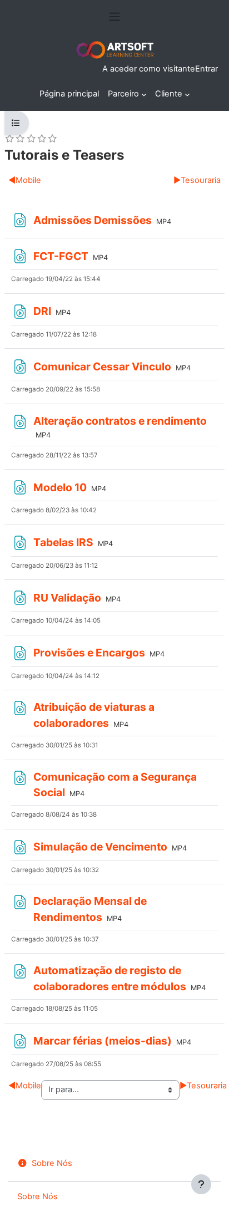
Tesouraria (197, 180)
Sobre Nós (52, 1163)
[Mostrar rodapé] (201, 1184)
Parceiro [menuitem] (123, 94)
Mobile (24, 180)
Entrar (206, 69)
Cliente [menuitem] (168, 94)
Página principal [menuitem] (69, 94)
